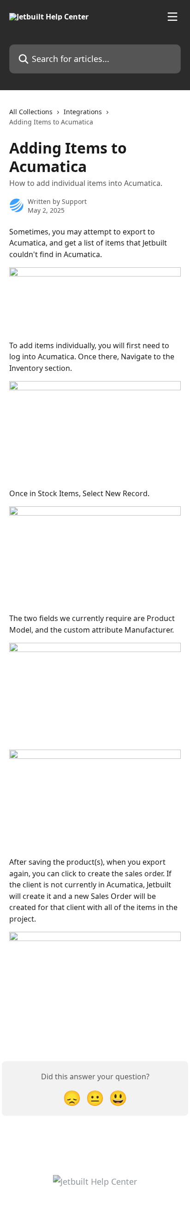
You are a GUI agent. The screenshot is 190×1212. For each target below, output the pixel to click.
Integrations (83, 111)
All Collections (31, 111)
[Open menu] (172, 16)
